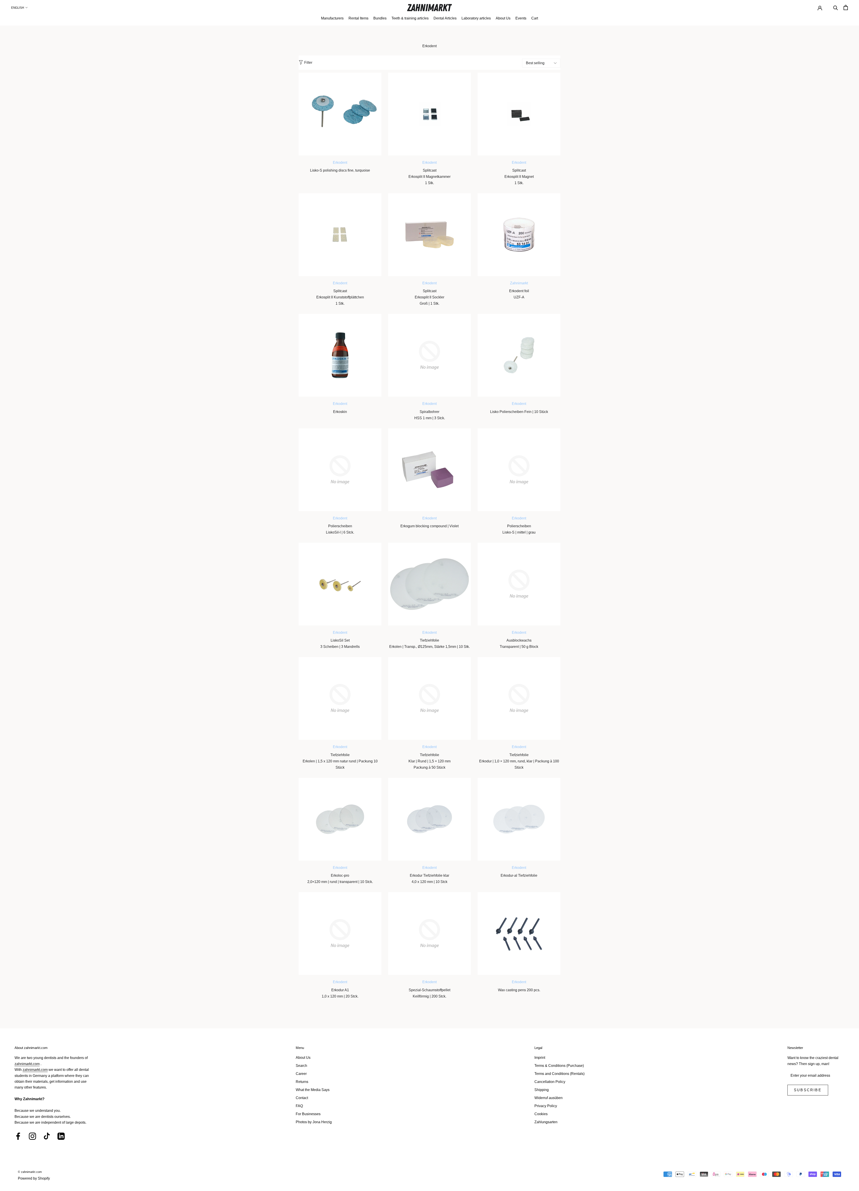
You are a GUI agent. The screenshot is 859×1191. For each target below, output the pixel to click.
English (17, 7)
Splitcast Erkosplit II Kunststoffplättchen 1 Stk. (340, 297)
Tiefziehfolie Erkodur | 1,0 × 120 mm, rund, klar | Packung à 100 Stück (519, 761)
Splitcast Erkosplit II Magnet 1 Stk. (519, 176)
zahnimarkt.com (27, 1064)
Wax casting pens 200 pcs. (519, 990)
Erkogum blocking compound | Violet (429, 526)
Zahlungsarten (545, 1122)
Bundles (380, 18)
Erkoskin (340, 412)
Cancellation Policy (549, 1082)
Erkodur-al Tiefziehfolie (519, 875)
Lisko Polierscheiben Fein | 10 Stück (519, 412)
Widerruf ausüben (548, 1098)
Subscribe (808, 1090)
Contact (302, 1098)
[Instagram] (32, 1136)
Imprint (539, 1057)
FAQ (299, 1106)
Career (301, 1074)
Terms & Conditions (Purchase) (559, 1066)
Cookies (541, 1114)
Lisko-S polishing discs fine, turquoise (340, 170)
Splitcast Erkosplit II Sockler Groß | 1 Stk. (429, 297)
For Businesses (308, 1114)
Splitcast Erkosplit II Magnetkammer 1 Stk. (429, 176)
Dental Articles (445, 18)
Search (301, 1066)
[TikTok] (46, 1136)
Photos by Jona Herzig (314, 1122)
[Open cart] (846, 7)
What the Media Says (313, 1090)
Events (520, 18)
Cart (534, 18)
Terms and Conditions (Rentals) (559, 1074)
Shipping (541, 1090)
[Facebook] (18, 1136)
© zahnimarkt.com (30, 1172)
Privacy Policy (545, 1106)
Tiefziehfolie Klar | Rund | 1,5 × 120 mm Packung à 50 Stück (429, 761)
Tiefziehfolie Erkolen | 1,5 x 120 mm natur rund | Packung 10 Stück (340, 761)
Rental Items (358, 18)
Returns (302, 1082)
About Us (503, 18)
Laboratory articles (476, 18)
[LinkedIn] (61, 1136)
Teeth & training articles (410, 18)
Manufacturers (332, 18)
